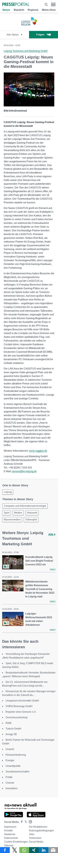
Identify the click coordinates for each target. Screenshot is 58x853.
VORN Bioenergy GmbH (19, 706)
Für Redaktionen (38, 826)
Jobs (31, 834)
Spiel (6, 512)
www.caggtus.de (38, 450)
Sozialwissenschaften (18, 771)
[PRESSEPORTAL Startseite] (15, 4)
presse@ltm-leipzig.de (24, 471)
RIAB (8, 723)
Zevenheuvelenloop (17, 717)
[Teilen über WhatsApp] (24, 850)
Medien (18, 512)
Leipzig (8, 492)
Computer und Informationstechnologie (25, 506)
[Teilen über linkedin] (43, 850)
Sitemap (8, 845)
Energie (10, 760)
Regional (33, 10)
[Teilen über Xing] (34, 850)
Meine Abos (49, 10)
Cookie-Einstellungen (16, 841)
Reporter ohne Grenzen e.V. (21, 711)
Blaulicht (19, 10)
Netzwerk (32, 512)
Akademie (9, 834)
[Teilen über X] (14, 850)
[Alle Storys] (29, 28)
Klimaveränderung (16, 754)
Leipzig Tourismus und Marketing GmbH (26, 51)
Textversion (35, 838)
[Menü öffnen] (53, 4)
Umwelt (10, 749)
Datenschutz (11, 838)
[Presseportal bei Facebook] (21, 822)
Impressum (10, 826)
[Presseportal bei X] (25, 822)
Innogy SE (11, 734)
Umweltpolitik (13, 766)
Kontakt (8, 830)
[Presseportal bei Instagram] (29, 821)
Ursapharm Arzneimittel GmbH (22, 700)
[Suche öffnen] (46, 4)
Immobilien (12, 788)
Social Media (36, 841)
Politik (9, 777)
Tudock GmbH (13, 728)
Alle (51, 534)
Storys (6, 10)
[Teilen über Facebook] (5, 850)
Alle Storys (13, 34)
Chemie (10, 782)
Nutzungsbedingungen (41, 830)
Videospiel (31, 519)
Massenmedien (12, 519)
